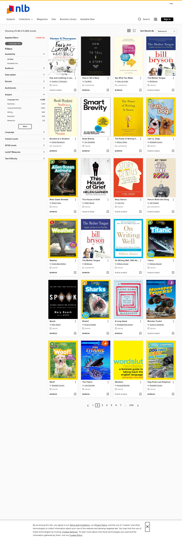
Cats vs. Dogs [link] (153, 139)
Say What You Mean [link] (124, 78)
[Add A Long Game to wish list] (140, 333)
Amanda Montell (123, 385)
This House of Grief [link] (91, 199)
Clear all (40, 38)
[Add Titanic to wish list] (173, 273)
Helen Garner (89, 203)
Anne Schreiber (90, 325)
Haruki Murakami (58, 142)
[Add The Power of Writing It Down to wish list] (140, 151)
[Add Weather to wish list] (75, 273)
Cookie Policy (76, 535)
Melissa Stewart (156, 264)
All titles (10, 59)
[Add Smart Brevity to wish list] (107, 151)
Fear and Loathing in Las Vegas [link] (62, 78)
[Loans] (156, 19)
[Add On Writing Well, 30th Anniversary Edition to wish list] (140, 273)
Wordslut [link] (119, 382)
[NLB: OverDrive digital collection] (18, 9)
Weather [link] (53, 260)
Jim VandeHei (89, 142)
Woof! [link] (52, 382)
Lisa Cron (120, 203)
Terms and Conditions (80, 525)
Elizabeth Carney (156, 142)
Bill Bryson (153, 81)
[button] (144, 19)
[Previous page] (88, 405)
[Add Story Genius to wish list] (140, 212)
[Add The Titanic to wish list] (107, 394)
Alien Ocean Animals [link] (59, 199)
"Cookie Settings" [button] (70, 532)
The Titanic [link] (87, 382)
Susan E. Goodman (157, 325)
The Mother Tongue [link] (156, 78)
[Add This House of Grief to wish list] (107, 212)
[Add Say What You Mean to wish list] (140, 90)
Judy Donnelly (89, 385)
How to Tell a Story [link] (90, 78)
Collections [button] (25, 19)
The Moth (88, 81)
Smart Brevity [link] (88, 139)
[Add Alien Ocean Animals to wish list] (75, 212)
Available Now (87, 19)
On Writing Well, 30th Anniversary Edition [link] (127, 260)
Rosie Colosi (56, 203)
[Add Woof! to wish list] (75, 394)
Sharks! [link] (85, 321)
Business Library (68, 19)
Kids (54, 19)
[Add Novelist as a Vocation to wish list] (75, 151)
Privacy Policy (100, 525)
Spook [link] (52, 321)
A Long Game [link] (121, 321)
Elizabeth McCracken (125, 325)
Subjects (10, 19)
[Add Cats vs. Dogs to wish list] (173, 151)
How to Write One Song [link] (158, 199)
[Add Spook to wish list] (75, 333)
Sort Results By (147, 31)
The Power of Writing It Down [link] (127, 139)
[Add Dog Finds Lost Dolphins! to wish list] (173, 394)
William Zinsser (122, 264)
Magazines (42, 19)
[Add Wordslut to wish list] (140, 394)
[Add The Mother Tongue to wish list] (173, 90)
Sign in (167, 19)
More (25, 126)
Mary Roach (56, 325)
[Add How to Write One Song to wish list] (173, 212)
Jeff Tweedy (154, 203)
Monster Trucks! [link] (154, 321)
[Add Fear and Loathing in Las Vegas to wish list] (75, 90)
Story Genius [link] (121, 199)
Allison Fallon (122, 142)
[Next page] (138, 405)
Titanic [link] (150, 260)
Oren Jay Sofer (122, 81)
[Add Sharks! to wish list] (107, 333)
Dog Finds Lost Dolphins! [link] (159, 382)
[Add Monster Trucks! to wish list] (173, 333)
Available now (12, 63)
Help (171, 4)
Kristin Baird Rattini (59, 264)
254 (131, 405)
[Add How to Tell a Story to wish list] (107, 90)
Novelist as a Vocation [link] (60, 139)
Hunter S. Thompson (59, 81)
